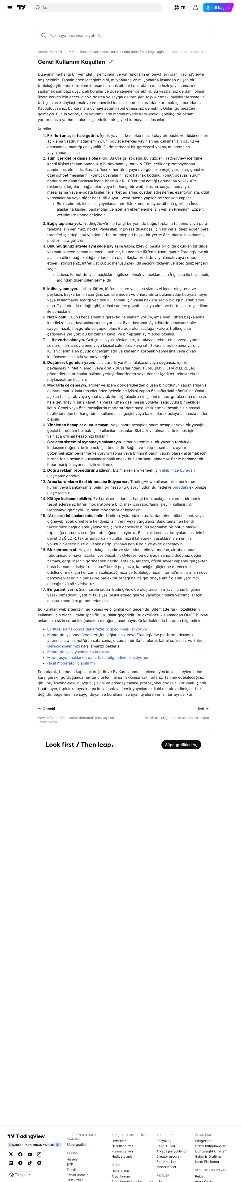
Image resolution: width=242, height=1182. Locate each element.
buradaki (180, 487)
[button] (50, 52)
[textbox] (125, 35)
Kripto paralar (77, 1175)
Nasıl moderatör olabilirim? (71, 663)
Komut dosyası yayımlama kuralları (78, 651)
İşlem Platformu (207, 1162)
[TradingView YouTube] (29, 1154)
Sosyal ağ (164, 1141)
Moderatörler (166, 1167)
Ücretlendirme (122, 1146)
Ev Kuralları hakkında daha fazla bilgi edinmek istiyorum (97, 629)
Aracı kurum (121, 1176)
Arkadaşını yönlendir (172, 1151)
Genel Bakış (121, 1171)
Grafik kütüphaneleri (210, 1146)
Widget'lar (203, 1141)
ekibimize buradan (178, 470)
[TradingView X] (11, 1154)
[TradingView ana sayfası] (21, 7)
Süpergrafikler (78, 1145)
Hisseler (73, 1159)
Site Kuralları (166, 1162)
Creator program (169, 1156)
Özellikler (119, 1141)
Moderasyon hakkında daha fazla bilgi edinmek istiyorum (98, 657)
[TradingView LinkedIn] (11, 1163)
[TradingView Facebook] (20, 1154)
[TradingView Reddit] (39, 1163)
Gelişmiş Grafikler (208, 1156)
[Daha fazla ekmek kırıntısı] (71, 52)
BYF (70, 1164)
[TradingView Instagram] (39, 1154)
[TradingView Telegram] (20, 1163)
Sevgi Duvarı (166, 1146)
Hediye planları (123, 1156)
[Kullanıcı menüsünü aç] (195, 7)
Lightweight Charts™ (210, 1151)
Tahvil (71, 1170)
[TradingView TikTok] (29, 1163)
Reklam (200, 1176)
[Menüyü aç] (9, 7)
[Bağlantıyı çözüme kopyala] (111, 62)
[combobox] (123, 35)
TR (183, 7)
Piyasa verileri (122, 1151)
